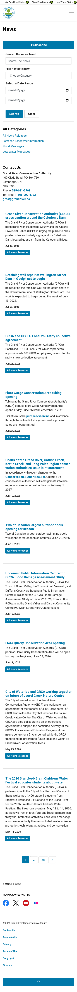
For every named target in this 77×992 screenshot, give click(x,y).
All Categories (14, 129)
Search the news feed (20, 54)
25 (43, 859)
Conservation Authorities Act (25, 477)
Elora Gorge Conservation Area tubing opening (33, 395)
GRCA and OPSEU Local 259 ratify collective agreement (38, 338)
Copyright (8, 958)
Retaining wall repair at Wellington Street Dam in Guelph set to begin (35, 277)
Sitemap (7, 965)
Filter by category (18, 69)
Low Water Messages (16, 151)
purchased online (38, 416)
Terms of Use (10, 951)
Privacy (7, 944)
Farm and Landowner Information (23, 141)
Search (14, 114)
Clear (31, 114)
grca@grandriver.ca (16, 199)
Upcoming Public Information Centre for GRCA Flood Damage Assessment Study (35, 575)
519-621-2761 (21, 190)
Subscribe (40, 45)
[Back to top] (38, 982)
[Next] (52, 859)
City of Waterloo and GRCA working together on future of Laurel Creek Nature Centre (38, 693)
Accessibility (10, 937)
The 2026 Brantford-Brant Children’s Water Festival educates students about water (36, 780)
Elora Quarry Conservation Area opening (35, 643)
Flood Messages (13, 146)
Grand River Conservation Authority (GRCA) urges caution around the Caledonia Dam (37, 216)
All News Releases (17, 252)
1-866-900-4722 (25, 194)
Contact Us (9, 930)
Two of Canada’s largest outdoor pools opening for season (34, 527)
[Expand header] (71, 13)
